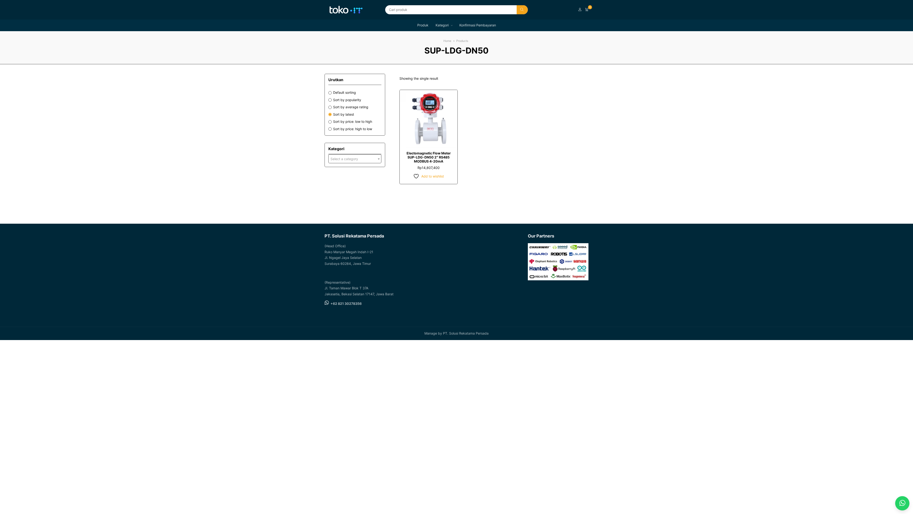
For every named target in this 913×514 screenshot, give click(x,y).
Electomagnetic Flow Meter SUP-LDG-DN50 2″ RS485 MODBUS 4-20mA (429, 157)
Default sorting (344, 92)
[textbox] (355, 158)
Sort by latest (343, 114)
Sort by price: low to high (352, 121)
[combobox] (354, 158)
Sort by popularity (347, 100)
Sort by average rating (350, 107)
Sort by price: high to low (352, 129)
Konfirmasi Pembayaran (477, 25)
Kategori (442, 25)
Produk (422, 25)
